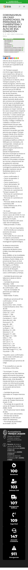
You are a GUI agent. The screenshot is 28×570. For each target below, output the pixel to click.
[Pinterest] (11, 58)
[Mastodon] (12, 58)
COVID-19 (13, 34)
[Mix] (14, 58)
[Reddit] (7, 58)
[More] (18, 58)
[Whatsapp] (16, 58)
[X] (5, 58)
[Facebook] (3, 58)
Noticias (5, 36)
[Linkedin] (9, 58)
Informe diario (19, 34)
